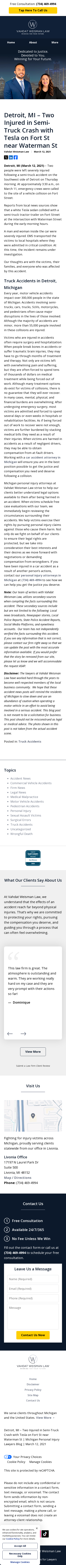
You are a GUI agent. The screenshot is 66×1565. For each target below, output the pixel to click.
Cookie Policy (16, 1462)
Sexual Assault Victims (25, 815)
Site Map (33, 1395)
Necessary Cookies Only (20, 1555)
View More (33, 1052)
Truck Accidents (29, 741)
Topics (10, 770)
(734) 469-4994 (31, 580)
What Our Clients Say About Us (33, 880)
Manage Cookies (40, 1462)
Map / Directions (17, 1177)
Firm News (17, 788)
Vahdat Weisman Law (46, 1551)
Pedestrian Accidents (24, 806)
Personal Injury (20, 811)
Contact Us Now (33, 1335)
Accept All (20, 1545)
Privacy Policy (33, 1390)
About (33, 42)
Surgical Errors (20, 820)
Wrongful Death (21, 834)
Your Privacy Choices (27, 1457)
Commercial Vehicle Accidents (31, 783)
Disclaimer (33, 1384)
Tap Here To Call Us (33, 10)
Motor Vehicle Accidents (27, 801)
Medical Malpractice (24, 797)
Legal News (18, 792)
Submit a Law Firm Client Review (33, 1065)
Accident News (20, 778)
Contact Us (33, 1203)
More (55, 42)
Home (11, 42)
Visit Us (33, 1085)
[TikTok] (45, 1533)
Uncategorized (20, 829)
